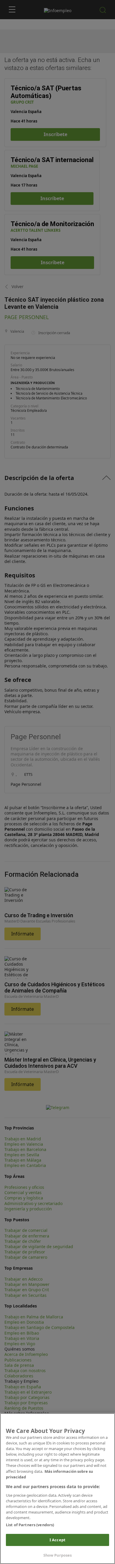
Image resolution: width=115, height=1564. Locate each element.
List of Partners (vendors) (30, 1524)
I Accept (57, 1539)
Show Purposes (57, 1555)
